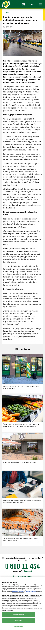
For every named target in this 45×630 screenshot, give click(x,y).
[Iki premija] (31, 4)
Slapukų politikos (31, 591)
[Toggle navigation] (40, 4)
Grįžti (7, 12)
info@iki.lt (28, 571)
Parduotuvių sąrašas (24, 576)
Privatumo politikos (18, 591)
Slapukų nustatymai (19, 626)
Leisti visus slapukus (18, 614)
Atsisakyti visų (18, 620)
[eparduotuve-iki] (23, 4)
